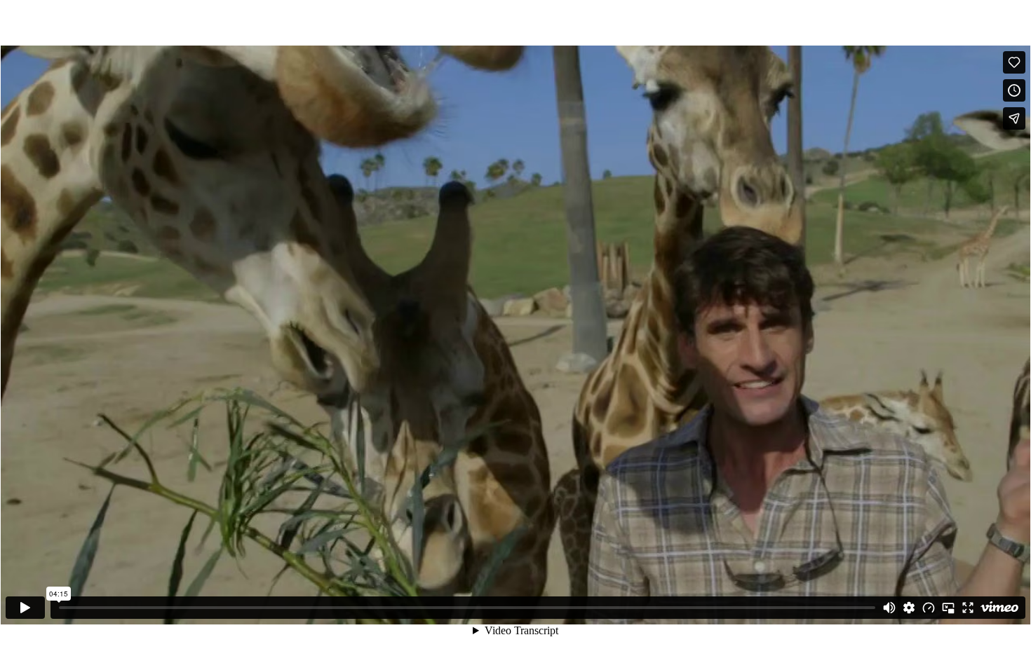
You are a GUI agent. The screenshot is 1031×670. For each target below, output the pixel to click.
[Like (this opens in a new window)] (1014, 62)
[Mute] (889, 607)
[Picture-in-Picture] (948, 607)
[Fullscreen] (967, 607)
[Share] (1014, 118)
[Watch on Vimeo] (999, 607)
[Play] (25, 607)
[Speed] (928, 607)
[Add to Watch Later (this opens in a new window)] (1014, 90)
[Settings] (909, 607)
